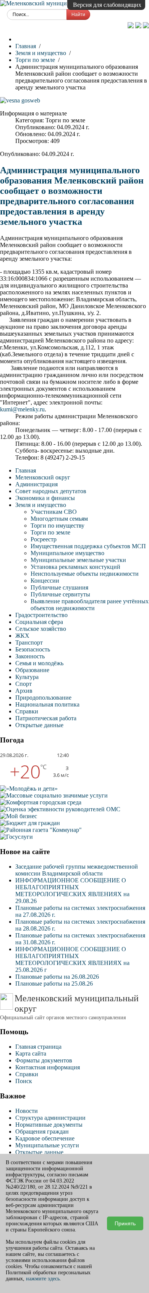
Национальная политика (47, 704)
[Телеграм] (146, 26)
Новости (26, 1111)
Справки (26, 711)
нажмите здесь (43, 1279)
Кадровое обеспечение (44, 1138)
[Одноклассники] (131, 26)
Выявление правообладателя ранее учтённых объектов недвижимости (90, 604)
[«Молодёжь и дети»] (29, 788)
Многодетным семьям (59, 518)
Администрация (36, 484)
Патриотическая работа (45, 718)
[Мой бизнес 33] (18, 816)
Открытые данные (39, 725)
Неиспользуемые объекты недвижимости (85, 573)
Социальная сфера (39, 622)
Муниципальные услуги (47, 1145)
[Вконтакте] (139, 26)
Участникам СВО (54, 511)
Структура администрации (50, 1117)
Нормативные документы (49, 1124)
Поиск (23, 1081)
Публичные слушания (59, 587)
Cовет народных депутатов (50, 491)
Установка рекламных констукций (75, 567)
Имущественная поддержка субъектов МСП (88, 546)
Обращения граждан (42, 1131)
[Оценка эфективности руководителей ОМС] (60, 809)
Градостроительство (41, 615)
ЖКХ (22, 635)
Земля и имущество (40, 505)
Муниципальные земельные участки (78, 560)
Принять (125, 1223)
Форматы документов (43, 1060)
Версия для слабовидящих (107, 5)
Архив (23, 690)
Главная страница (38, 1046)
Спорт (23, 684)
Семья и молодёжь (39, 663)
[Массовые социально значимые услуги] (54, 795)
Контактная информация (47, 1067)
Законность (30, 656)
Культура (27, 677)
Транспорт (29, 642)
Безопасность (32, 649)
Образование (32, 670)
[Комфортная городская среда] (40, 802)
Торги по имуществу (57, 525)
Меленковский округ (42, 477)
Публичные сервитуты (60, 594)
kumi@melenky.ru (22, 409)
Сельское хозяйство (40, 628)
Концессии (45, 580)
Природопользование (43, 697)
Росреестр (44, 539)
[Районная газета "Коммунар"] (41, 830)
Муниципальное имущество (67, 553)
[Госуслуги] (16, 836)
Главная (25, 470)
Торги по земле (50, 532)
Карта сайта (30, 1053)
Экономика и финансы (45, 498)
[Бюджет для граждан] (30, 823)
